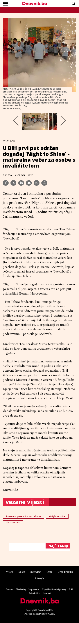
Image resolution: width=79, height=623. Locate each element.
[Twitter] (13, 183)
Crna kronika (65, 572)
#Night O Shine (57, 516)
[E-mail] (29, 183)
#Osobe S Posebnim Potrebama (23, 516)
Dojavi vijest (34, 593)
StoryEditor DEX (45, 613)
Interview (35, 572)
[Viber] (44, 183)
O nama (9, 589)
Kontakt (47, 593)
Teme (49, 572)
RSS (71, 589)
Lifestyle (39, 578)
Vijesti (9, 572)
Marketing (21, 589)
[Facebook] (6, 183)
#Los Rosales (13, 522)
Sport (22, 572)
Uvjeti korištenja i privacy (54, 589)
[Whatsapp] (37, 183)
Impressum (33, 589)
